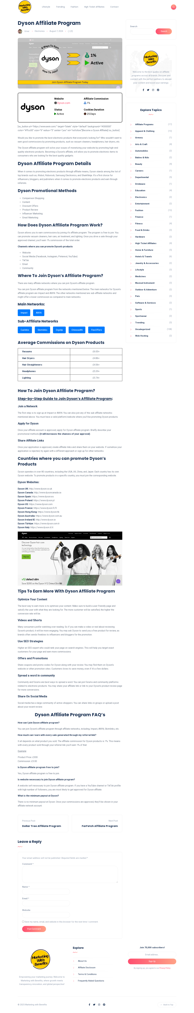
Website (26, 910)
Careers (139, 170)
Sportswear (141, 316)
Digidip (59, 330)
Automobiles (141, 151)
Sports (138, 309)
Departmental (142, 177)
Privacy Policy (164, 968)
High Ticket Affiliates (94, 6)
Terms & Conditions (87, 974)
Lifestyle (46, 6)
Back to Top (168, 1005)
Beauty (138, 164)
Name (26, 887)
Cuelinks (25, 330)
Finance (139, 217)
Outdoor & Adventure (146, 289)
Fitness (139, 223)
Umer (26, 31)
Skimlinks (42, 330)
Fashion (74, 6)
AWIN (38, 312)
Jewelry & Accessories (147, 263)
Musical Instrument (145, 283)
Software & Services (145, 303)
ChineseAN (77, 330)
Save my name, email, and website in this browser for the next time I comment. (61, 922)
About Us (82, 961)
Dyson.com (63, 102)
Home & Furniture (144, 250)
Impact (24, 312)
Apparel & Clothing (144, 131)
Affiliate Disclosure (86, 967)
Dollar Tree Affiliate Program (41, 826)
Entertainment (142, 203)
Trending (60, 6)
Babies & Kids (142, 157)
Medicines (140, 276)
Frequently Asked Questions (91, 980)
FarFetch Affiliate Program (100, 826)
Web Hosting (141, 336)
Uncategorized (142, 329)
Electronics (40, 31)
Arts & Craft (141, 144)
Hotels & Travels (143, 256)
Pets (137, 296)
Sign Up (152, 961)
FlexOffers (96, 330)
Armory (139, 137)
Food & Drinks (142, 230)
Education (140, 190)
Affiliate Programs (144, 124)
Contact (114, 6)
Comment (28, 864)
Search (133, 26)
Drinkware (140, 184)
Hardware (140, 237)
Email (25, 898)
